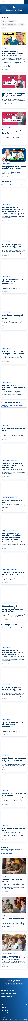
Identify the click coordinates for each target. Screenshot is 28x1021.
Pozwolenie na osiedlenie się (12, 402)
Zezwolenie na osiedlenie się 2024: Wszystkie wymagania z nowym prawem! (13, 465)
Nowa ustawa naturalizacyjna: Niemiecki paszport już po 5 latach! (13, 95)
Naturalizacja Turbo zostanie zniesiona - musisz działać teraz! (12, 317)
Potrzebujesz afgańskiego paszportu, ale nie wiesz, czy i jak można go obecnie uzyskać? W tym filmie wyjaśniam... (13, 766)
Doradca (4, 848)
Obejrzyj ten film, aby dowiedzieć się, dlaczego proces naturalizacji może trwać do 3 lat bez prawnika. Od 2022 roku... (12, 172)
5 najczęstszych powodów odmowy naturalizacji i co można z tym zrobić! (12, 246)
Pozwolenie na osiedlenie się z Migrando (13, 501)
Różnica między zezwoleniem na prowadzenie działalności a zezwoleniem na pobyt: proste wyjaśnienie (13, 957)
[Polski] (22, 2)
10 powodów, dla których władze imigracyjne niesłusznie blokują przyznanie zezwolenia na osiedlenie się (13, 609)
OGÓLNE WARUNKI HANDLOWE (7, 1019)
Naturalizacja (7, 182)
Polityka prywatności (22, 1019)
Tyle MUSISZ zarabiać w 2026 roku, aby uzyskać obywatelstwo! (12, 281)
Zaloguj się (3, 1017)
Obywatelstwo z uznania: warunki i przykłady (12, 880)
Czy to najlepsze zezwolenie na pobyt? (13, 429)
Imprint (15, 1019)
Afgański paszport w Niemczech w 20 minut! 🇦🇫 (12, 52)
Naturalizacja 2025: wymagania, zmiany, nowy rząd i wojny (13, 387)
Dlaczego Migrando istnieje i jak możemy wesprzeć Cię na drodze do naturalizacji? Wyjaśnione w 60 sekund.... (13, 357)
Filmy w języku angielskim (11, 625)
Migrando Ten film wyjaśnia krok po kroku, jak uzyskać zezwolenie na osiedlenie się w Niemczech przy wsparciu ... (13, 506)
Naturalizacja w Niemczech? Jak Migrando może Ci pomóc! (13, 353)
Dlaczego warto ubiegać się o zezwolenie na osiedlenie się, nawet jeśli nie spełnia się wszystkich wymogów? (13, 536)
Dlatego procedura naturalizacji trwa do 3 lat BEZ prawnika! (14, 168)
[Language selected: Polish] (22, 2)
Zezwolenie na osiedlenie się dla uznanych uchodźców (13, 573)
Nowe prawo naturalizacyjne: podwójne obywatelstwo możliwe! (13, 132)
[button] (14, 38)
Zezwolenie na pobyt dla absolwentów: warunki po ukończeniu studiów (13, 919)
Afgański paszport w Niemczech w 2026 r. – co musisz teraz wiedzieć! (14, 760)
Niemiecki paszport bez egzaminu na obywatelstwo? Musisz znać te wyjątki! (12, 209)
